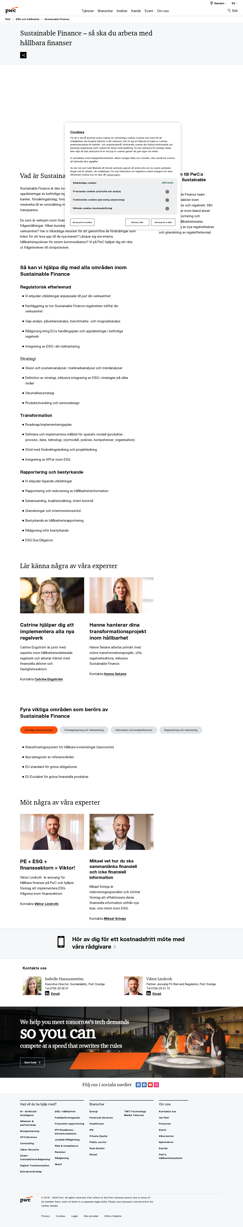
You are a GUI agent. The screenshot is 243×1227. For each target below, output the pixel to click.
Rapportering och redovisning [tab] (180, 730)
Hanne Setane (115, 674)
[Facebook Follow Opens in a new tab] (144, 1085)
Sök (235, 11)
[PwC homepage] (11, 9)
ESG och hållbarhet (27, 19)
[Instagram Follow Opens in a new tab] (156, 1085)
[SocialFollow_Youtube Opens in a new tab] (150, 1085)
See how (30, 1062)
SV (233, 3)
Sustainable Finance (56, 19)
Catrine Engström (49, 679)
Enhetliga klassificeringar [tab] (39, 730)
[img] (23, 55)
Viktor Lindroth (47, 904)
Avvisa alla (137, 222)
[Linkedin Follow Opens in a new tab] (47, 993)
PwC (8, 19)
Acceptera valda (82, 222)
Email (55, 993)
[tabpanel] (121, 760)
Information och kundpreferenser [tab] (133, 730)
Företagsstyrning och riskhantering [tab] (84, 730)
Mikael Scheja (115, 918)
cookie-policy (113, 174)
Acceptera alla (163, 222)
